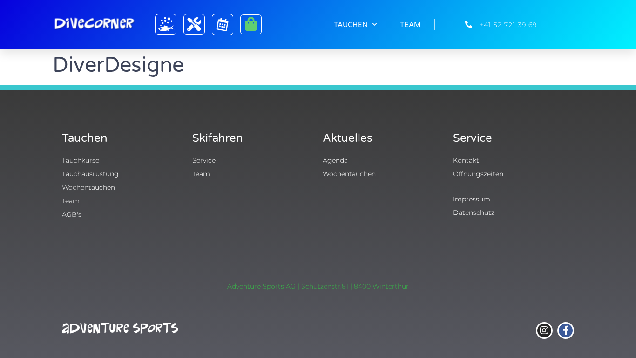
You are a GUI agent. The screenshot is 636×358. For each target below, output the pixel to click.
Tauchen (351, 25)
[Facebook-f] (565, 330)
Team (410, 25)
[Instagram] (544, 330)
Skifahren (217, 138)
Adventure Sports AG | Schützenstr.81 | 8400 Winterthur (318, 286)
